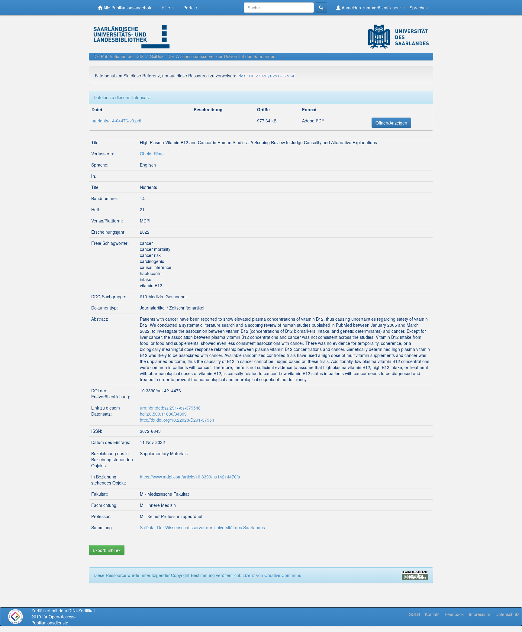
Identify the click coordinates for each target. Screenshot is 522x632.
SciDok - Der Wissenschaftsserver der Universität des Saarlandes (212, 56)
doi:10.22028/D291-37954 (266, 76)
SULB (414, 614)
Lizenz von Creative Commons (272, 575)
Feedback (454, 614)
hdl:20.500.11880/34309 (163, 414)
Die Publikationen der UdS (118, 56)
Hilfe (166, 8)
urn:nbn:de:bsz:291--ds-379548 (170, 408)
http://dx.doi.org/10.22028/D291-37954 (177, 420)
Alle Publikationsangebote (127, 8)
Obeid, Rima (152, 154)
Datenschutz (507, 614)
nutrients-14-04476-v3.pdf (116, 121)
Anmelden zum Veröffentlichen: (371, 8)
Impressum (479, 614)
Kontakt (432, 614)
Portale (190, 8)
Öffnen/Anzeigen (391, 123)
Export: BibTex (107, 550)
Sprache (418, 8)
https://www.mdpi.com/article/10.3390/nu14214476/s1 (191, 477)
